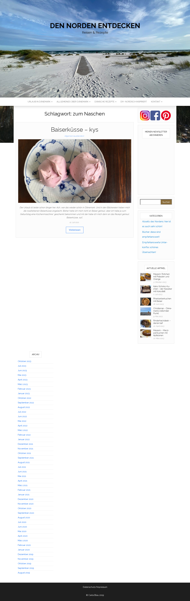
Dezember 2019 (25, 554)
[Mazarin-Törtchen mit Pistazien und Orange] (145, 277)
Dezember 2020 (25, 499)
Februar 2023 (24, 389)
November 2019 (25, 559)
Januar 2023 (24, 393)
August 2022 (24, 407)
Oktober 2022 (24, 398)
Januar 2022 (24, 439)
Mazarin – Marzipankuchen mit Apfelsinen (161, 333)
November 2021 (25, 448)
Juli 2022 (22, 412)
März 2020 (23, 540)
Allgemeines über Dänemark (73, 101)
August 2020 (24, 517)
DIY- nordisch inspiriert (134, 101)
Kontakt (156, 101)
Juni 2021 (22, 471)
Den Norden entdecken (95, 26)
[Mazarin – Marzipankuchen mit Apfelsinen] (145, 333)
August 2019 (24, 572)
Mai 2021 (22, 476)
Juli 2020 (22, 522)
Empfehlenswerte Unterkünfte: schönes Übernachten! (154, 247)
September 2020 (26, 513)
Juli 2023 (22, 366)
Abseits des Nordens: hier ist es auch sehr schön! (156, 224)
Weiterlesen (75, 230)
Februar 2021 (24, 490)
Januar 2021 (23, 494)
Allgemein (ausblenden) (74, 136)
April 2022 (22, 425)
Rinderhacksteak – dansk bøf (162, 321)
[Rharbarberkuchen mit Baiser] (145, 301)
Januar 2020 (24, 549)
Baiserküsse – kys (74, 129)
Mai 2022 (22, 421)
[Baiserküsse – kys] (74, 171)
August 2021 (24, 462)
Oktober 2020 (24, 508)
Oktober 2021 (24, 453)
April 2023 (22, 379)
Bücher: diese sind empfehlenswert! (151, 234)
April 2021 (22, 481)
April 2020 (23, 536)
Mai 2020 (22, 531)
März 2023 (23, 384)
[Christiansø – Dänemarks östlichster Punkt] (145, 311)
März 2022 (23, 430)
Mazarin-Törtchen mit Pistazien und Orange (161, 276)
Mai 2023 (22, 375)
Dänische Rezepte (105, 101)
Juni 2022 (22, 416)
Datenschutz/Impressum (95, 587)
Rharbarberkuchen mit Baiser (162, 299)
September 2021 (26, 458)
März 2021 (22, 485)
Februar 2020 (24, 545)
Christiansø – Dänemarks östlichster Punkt (162, 311)
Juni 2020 (22, 527)
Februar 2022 (24, 435)
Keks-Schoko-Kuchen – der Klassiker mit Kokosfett (162, 289)
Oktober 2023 (24, 361)
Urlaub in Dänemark (39, 101)
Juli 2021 (22, 467)
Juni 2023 (22, 370)
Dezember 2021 (25, 444)
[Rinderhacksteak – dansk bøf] (145, 323)
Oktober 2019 (24, 563)
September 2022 (26, 402)
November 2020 (26, 504)
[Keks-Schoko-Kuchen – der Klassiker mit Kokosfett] (145, 289)
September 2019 (26, 568)
